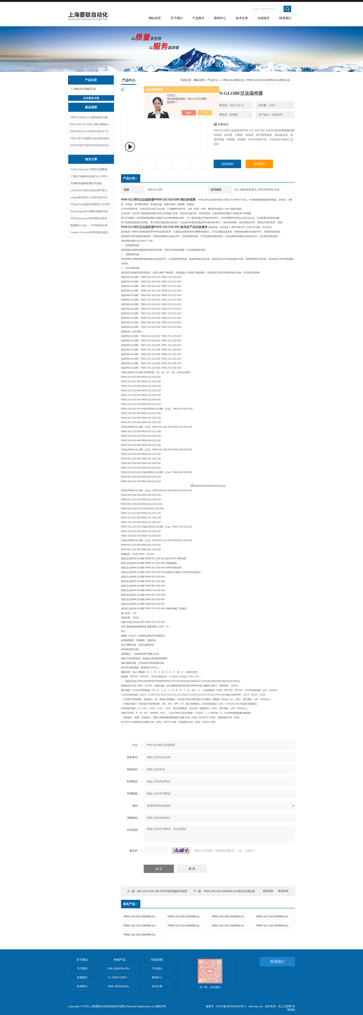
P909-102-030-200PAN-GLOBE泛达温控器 (187, 916)
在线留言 (264, 18)
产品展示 (198, 18)
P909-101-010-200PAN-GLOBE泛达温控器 (229, 891)
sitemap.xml (255, 1006)
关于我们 (177, 18)
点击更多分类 (91, 97)
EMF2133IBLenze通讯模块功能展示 (91, 117)
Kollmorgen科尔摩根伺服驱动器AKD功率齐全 (91, 211)
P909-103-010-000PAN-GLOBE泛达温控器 (142, 916)
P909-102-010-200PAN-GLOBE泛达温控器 (142, 925)
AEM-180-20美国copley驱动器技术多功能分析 (91, 138)
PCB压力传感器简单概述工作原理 (90, 204)
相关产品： (130, 903)
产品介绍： (130, 178)
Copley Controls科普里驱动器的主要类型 (91, 232)
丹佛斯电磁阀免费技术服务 (86, 183)
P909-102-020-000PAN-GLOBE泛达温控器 (275, 916)
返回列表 (283, 891)
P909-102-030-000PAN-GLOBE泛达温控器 (231, 916)
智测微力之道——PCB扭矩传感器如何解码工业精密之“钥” (91, 225)
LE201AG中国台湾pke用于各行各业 (91, 190)
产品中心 (212, 80)
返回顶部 (268, 891)
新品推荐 (91, 107)
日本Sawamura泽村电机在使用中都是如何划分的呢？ (91, 218)
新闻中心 (220, 18)
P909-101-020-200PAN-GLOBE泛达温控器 (231, 925)
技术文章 (242, 18)
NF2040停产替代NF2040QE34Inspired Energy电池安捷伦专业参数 (91, 145)
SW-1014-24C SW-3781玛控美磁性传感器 (162, 891)
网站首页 (155, 18)
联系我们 (285, 18)
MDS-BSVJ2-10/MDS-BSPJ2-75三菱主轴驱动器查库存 (91, 131)
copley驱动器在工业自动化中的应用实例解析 (91, 197)
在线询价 (227, 164)
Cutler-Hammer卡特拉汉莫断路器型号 (91, 169)
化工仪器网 (285, 1006)
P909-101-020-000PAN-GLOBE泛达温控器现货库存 (275, 925)
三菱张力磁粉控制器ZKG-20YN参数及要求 (91, 176)
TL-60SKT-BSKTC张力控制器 (121, 977)
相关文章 (91, 159)
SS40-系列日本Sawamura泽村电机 (121, 986)
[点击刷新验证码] (180, 850)
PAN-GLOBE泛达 (85, 88)
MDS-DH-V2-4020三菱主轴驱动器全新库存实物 (91, 124)
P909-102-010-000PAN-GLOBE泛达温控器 (187, 925)
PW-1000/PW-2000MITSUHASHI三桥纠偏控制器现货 (121, 968)
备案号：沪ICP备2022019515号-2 (226, 1006)
